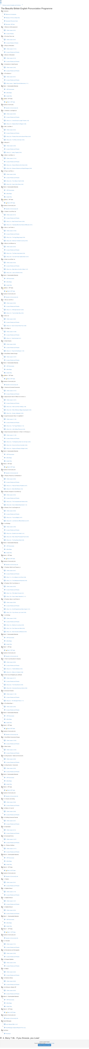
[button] (1, 1)
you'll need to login (50, 1043)
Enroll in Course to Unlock (44, 1045)
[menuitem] (1, 3)
